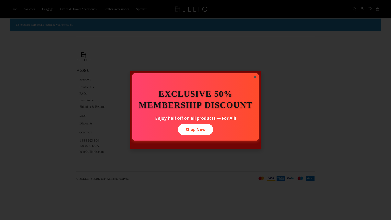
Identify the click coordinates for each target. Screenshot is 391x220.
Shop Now (195, 129)
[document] (195, 110)
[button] (255, 76)
